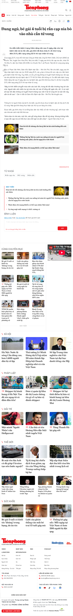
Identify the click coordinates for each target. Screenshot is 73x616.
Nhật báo (19, 549)
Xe (16, 562)
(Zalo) (52, 576)
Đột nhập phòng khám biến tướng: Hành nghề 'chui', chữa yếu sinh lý (23, 314)
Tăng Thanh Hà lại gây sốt (59, 429)
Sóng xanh (21, 15)
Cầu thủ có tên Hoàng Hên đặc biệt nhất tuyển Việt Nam (36, 432)
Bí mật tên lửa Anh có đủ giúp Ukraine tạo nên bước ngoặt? (12, 463)
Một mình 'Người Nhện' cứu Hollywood (10, 430)
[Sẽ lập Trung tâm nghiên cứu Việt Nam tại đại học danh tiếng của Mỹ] (60, 343)
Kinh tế (14, 15)
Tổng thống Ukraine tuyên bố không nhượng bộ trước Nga (27, 490)
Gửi (62, 228)
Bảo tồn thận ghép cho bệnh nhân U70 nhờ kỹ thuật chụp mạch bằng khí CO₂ (38, 266)
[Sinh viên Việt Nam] (57, 543)
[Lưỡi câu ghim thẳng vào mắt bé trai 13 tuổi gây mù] (23, 255)
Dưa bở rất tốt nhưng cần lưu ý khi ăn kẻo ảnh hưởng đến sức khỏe (43, 127)
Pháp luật (54, 15)
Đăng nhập (8, 218)
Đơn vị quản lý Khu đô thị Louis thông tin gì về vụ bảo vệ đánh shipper (36, 396)
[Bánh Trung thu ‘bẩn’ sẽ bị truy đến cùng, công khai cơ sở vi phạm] (38, 303)
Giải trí (8, 409)
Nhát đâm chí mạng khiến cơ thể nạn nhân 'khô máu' (40, 148)
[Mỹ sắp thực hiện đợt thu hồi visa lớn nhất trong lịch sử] (60, 451)
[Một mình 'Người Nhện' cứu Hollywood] (12, 418)
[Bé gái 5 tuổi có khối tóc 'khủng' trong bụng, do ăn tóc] (8, 255)
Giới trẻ (47, 15)
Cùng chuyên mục (12, 249)
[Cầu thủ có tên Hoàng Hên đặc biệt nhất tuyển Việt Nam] (36, 418)
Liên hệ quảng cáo (46, 573)
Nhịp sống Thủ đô (35, 568)
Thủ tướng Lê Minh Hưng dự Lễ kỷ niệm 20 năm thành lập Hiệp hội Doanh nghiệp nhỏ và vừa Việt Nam (36, 360)
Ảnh (31, 549)
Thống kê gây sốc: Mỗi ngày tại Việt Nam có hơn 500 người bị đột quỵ (7, 289)
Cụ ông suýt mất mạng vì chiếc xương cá (24, 209)
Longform (6, 552)
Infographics (21, 552)
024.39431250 (8, 578)
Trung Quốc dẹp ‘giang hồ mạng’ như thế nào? (62, 489)
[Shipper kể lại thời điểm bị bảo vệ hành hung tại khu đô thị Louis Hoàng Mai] (60, 382)
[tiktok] (50, 588)
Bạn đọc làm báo (12, 611)
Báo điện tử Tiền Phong (36, 8)
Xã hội (8, 15)
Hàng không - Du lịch (8, 568)
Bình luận (4, 70)
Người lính (68, 15)
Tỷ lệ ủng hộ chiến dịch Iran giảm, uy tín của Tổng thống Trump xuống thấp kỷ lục (36, 466)
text (55, 21)
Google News (68, 21)
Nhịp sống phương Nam (51, 568)
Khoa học (19, 565)
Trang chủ (3, 15)
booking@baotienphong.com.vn (50, 578)
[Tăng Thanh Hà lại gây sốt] (60, 418)
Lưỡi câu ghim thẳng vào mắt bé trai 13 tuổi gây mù (22, 264)
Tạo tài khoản (20, 218)
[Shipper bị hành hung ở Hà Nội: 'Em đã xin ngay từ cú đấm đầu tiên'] (12, 382)
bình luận (64, 21)
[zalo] (55, 588)
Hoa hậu (32, 565)
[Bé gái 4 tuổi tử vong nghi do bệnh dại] (23, 278)
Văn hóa (32, 562)
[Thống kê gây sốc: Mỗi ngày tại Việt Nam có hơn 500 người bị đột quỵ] (8, 278)
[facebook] (67, 1)
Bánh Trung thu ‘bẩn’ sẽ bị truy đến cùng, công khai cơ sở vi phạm (38, 313)
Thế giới (40, 15)
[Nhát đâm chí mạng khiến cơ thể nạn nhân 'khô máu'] (11, 149)
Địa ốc (28, 15)
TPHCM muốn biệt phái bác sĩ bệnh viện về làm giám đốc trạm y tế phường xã (8, 314)
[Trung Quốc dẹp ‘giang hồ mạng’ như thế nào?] (63, 480)
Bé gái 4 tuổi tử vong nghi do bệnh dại (23, 286)
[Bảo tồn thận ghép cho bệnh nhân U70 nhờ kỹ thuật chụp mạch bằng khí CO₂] (38, 255)
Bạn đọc (47, 565)
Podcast (47, 549)
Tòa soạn (5, 573)
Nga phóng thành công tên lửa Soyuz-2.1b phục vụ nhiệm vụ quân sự (45, 491)
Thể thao (61, 15)
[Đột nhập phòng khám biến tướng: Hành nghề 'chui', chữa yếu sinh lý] (23, 303)
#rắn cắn (30, 175)
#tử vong (21, 175)
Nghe (4, 54)
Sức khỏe (34, 15)
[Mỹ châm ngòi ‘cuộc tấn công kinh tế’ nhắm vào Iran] (9, 480)
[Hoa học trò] (69, 543)
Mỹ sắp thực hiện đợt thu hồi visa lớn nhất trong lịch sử (60, 463)
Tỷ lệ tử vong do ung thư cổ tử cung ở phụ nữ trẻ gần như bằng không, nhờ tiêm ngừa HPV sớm (38, 290)
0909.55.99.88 (45, 576)
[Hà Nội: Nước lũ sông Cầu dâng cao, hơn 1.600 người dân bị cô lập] (12, 343)
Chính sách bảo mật (18, 595)
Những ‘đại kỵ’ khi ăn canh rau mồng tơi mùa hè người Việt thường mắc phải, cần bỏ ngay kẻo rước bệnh (42, 138)
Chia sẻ (4, 60)
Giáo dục (4, 565)
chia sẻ (51, 21)
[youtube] (70, 1)
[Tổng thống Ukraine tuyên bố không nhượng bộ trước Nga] (27, 480)
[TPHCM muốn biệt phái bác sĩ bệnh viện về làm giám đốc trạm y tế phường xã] (8, 303)
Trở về (4, 76)
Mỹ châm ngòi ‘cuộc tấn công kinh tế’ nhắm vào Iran (8, 490)
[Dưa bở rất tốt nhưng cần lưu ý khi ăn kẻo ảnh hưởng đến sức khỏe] (11, 128)
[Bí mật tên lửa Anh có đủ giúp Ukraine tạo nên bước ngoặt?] (12, 451)
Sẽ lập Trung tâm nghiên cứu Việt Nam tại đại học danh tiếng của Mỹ (59, 357)
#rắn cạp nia (10, 175)
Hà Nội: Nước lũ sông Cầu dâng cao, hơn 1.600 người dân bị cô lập (12, 357)
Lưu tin (4, 65)
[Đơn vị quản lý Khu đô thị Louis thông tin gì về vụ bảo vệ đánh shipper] (36, 382)
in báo (59, 21)
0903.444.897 (8, 587)
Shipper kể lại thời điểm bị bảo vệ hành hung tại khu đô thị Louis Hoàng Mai (60, 397)
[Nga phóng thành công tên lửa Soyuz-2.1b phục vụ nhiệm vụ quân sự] (45, 480)
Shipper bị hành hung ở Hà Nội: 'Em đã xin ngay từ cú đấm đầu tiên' (12, 396)
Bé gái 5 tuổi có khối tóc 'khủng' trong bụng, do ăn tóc (8, 264)
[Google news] (61, 588)
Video (4, 549)
